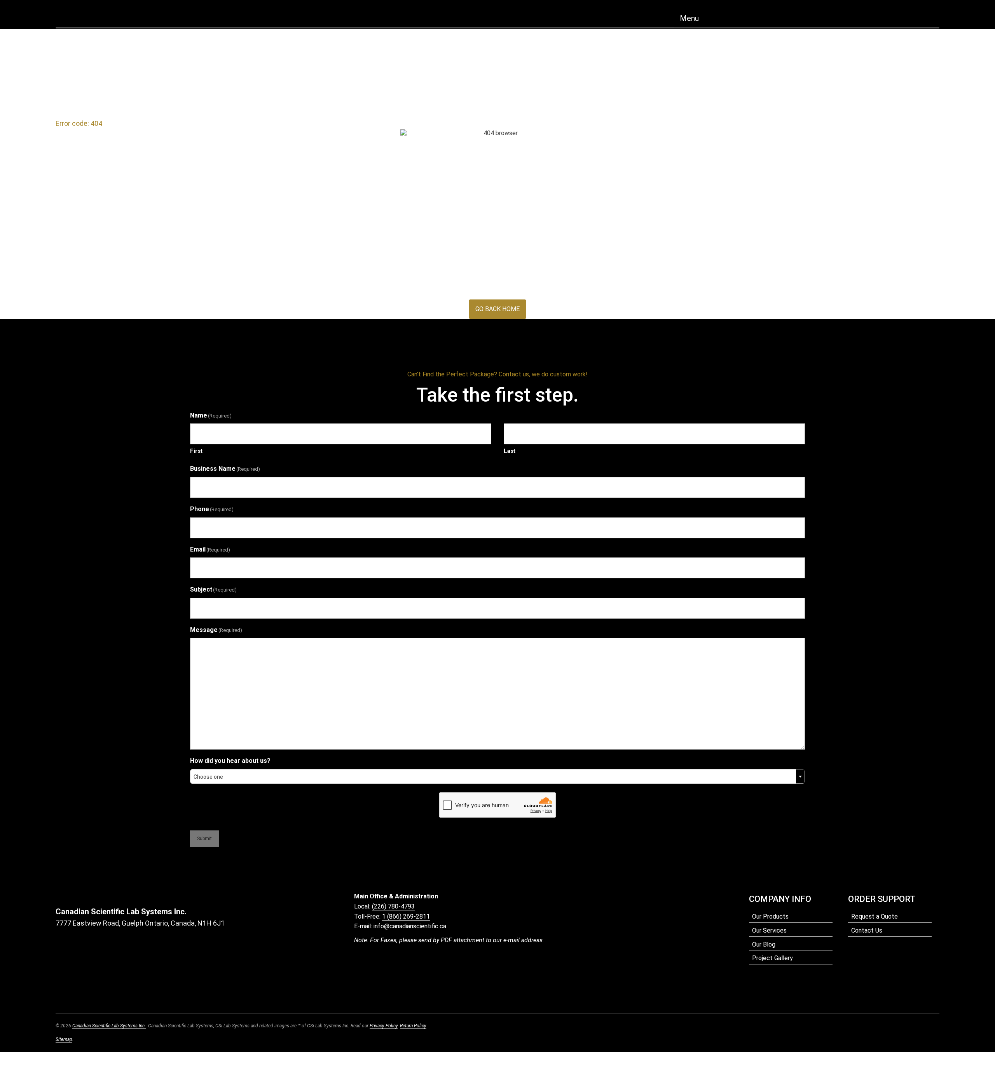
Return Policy (413, 1026)
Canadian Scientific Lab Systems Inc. (109, 1026)
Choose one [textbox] (208, 777)
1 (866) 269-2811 (406, 916)
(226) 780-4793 (393, 906)
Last (509, 450)
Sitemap (64, 1039)
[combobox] (497, 776)
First (196, 450)
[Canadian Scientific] (497, 16)
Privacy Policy (384, 1026)
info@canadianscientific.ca (410, 926)
